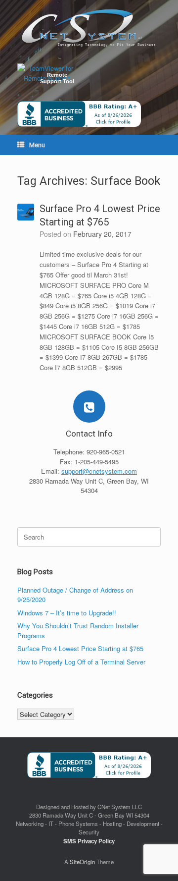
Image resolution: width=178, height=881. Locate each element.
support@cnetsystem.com (99, 471)
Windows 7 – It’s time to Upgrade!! (66, 612)
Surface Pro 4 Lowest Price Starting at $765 (80, 648)
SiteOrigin (82, 862)
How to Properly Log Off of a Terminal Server (81, 661)
